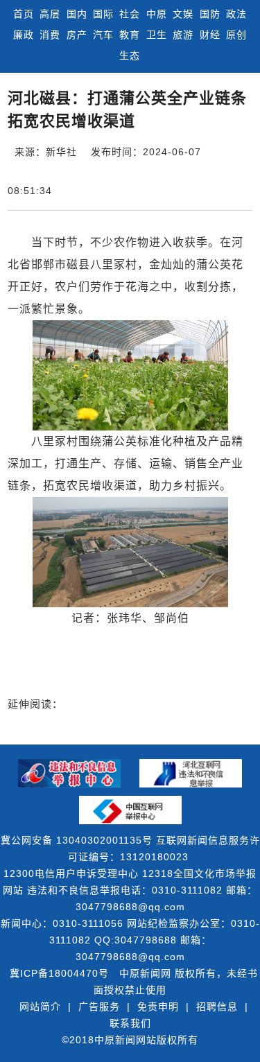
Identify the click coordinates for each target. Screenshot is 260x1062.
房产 (77, 34)
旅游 (183, 34)
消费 (50, 34)
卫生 (156, 34)
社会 (129, 13)
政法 (236, 13)
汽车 (103, 34)
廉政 (23, 34)
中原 (156, 13)
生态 (129, 55)
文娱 (183, 13)
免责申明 (158, 1006)
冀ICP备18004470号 (59, 973)
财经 (210, 34)
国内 (77, 13)
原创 (236, 34)
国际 (103, 13)
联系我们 (130, 1023)
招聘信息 (217, 1006)
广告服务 (99, 1006)
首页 (23, 13)
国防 (210, 13)
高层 (50, 13)
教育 (129, 34)
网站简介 (40, 1006)
